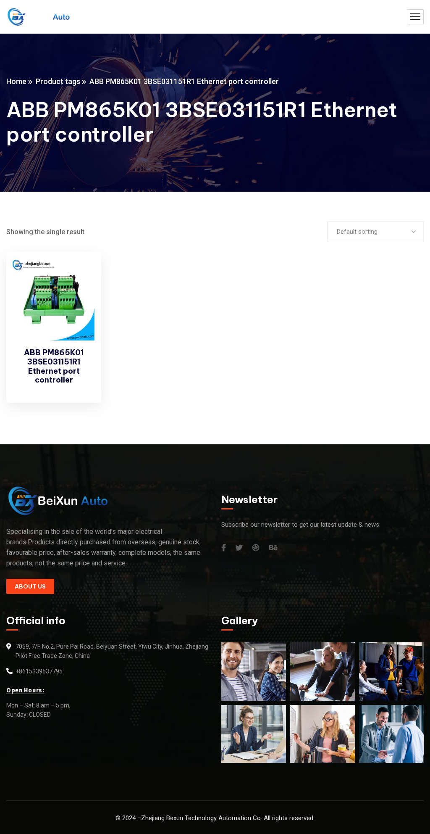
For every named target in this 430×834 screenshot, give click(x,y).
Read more (81, 274)
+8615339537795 (39, 671)
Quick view (81, 294)
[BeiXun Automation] (38, 17)
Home (16, 81)
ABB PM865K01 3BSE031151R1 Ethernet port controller (54, 366)
